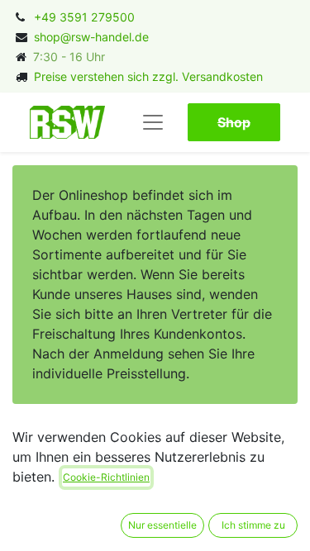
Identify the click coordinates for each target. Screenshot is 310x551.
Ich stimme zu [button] (253, 525)
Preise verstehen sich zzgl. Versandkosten (148, 76)
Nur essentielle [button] (162, 525)
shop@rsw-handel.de (91, 37)
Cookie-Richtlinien (106, 477)
